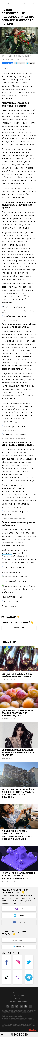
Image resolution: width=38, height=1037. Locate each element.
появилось (7, 553)
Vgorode (15, 85)
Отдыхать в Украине (23, 4)
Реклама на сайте (19, 995)
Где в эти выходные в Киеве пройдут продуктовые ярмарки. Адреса (17, 713)
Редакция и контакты (19, 992)
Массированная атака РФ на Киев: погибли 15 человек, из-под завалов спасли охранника (18, 793)
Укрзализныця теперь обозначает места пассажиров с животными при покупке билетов (17, 835)
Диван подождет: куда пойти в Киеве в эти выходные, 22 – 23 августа (18, 752)
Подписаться (21, 947)
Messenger (21, 922)
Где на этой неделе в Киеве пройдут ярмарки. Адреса (17, 675)
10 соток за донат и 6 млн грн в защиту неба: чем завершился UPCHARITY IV (18, 876)
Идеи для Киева (7, 4)
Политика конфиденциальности (19, 1001)
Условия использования (19, 990)
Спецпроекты (19, 998)
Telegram (20, 915)
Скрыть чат (19, 628)
